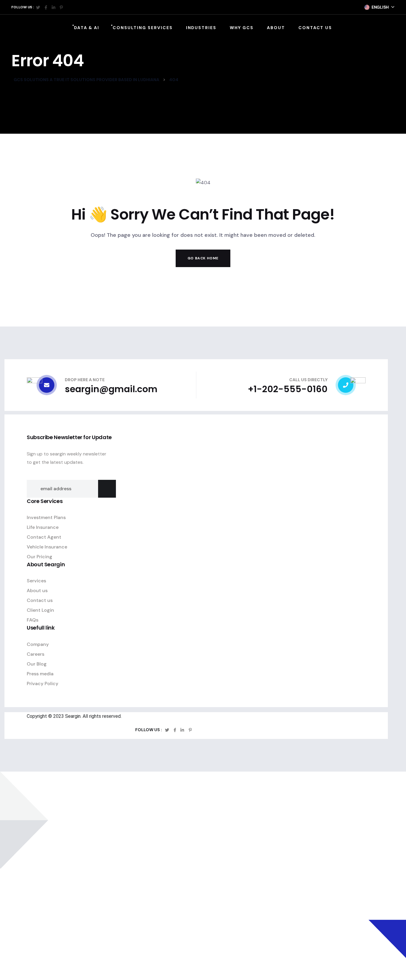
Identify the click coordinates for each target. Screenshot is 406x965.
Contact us (40, 600)
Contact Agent (44, 537)
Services (36, 581)
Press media (40, 674)
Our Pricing (39, 557)
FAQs (32, 620)
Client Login (40, 610)
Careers (35, 654)
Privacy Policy (42, 683)
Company (38, 644)
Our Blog (37, 664)
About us (37, 590)
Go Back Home (203, 258)
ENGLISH (380, 7)
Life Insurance (43, 527)
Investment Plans (46, 517)
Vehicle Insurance (47, 547)
